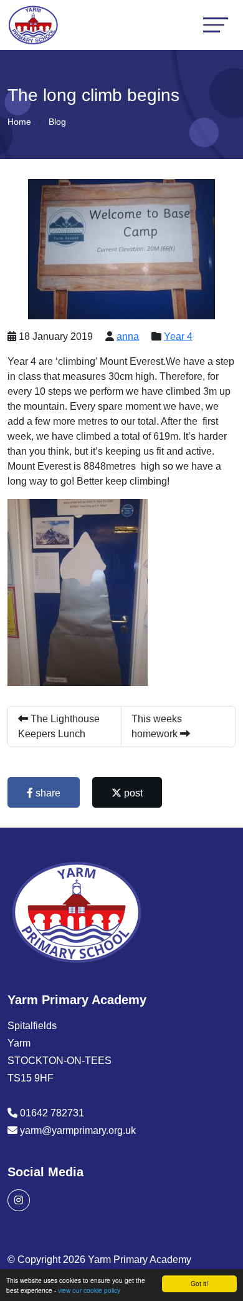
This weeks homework (156, 726)
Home (19, 122)
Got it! (199, 1283)
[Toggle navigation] (216, 24)
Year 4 (178, 336)
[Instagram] (18, 1200)
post (132, 793)
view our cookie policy (89, 1290)
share (46, 793)
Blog (57, 122)
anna (128, 336)
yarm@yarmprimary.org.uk (78, 1130)
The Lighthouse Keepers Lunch (59, 726)
